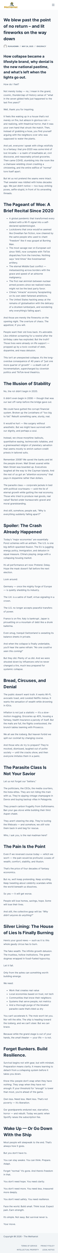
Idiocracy (41, 46)
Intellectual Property (28, 1250)
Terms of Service (29, 1246)
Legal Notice (48, 1250)
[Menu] (53, 5)
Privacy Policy (47, 1246)
